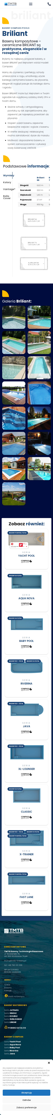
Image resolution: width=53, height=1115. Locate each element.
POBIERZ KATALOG (17, 1028)
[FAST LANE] (26, 890)
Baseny (8, 987)
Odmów (26, 1100)
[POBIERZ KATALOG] (6, 1028)
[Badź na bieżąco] (6, 996)
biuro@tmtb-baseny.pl (15, 960)
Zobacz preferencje (26, 1107)
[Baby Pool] (26, 634)
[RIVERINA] (26, 677)
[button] (49, 1062)
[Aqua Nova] (26, 591)
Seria (11, 1010)
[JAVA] (26, 719)
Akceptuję (26, 1092)
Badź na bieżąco (16, 996)
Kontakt (8, 990)
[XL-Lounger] (26, 762)
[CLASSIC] (26, 805)
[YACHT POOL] (26, 549)
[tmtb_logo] (10, 4)
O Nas (7, 984)
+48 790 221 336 (14, 965)
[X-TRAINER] (26, 847)
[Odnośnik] (49, 4)
